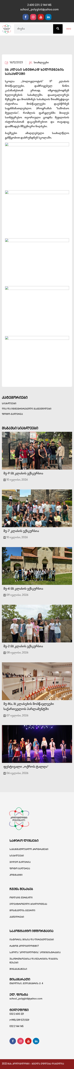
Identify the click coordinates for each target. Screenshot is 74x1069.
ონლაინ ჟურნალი (21, 898)
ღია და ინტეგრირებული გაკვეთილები (26, 409)
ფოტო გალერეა (19, 869)
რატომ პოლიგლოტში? (24, 946)
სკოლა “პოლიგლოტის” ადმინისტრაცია (35, 952)
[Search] (58, 29)
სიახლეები (9, 404)
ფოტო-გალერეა (12, 414)
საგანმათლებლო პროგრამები (28, 849)
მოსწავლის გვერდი (22, 911)
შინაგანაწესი (18, 969)
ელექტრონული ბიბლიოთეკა (28, 904)
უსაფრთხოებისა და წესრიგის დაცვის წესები (33, 961)
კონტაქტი (16, 875)
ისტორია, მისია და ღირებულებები (31, 940)
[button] (68, 29)
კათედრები (16, 917)
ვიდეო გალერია (20, 862)
